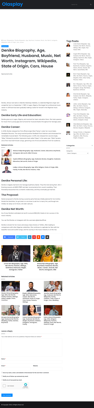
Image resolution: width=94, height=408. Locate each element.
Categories (69, 151)
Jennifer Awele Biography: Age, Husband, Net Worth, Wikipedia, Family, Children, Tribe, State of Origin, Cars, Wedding (52, 296)
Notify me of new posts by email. (12, 380)
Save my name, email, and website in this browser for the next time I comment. (26, 372)
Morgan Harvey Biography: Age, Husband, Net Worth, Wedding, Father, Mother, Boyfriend (10, 319)
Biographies (10, 40)
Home (4, 40)
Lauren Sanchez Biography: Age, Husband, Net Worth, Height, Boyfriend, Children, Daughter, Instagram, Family (32, 320)
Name (3, 359)
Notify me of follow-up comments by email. (15, 376)
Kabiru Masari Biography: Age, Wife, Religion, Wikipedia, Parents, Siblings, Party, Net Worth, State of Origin (52, 320)
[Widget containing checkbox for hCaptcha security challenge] (15, 385)
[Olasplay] (12, 4)
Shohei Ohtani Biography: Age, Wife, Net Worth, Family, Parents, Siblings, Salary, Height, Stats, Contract (10, 296)
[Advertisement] (47, 24)
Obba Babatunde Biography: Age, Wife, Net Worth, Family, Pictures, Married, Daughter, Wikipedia (83, 126)
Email (3, 365)
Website (35, 365)
